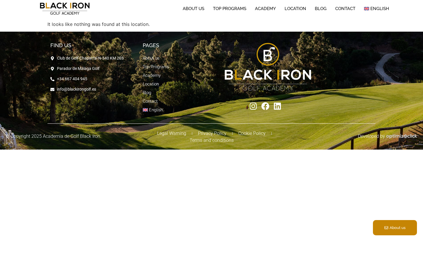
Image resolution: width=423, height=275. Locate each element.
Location (295, 19)
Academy (265, 19)
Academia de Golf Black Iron (71, 136)
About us (193, 19)
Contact (345, 19)
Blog (321, 19)
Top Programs (229, 19)
